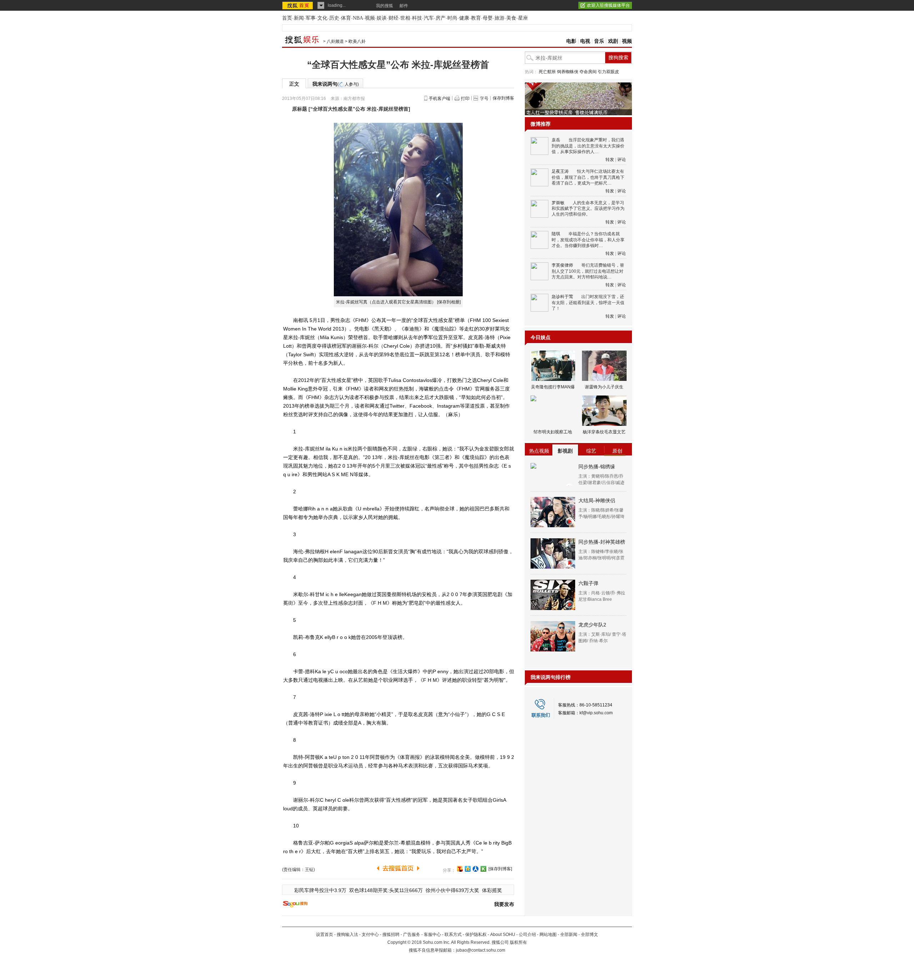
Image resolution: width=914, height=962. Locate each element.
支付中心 (370, 934)
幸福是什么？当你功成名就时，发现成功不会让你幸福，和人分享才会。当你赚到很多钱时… (588, 239)
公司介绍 (527, 934)
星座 (523, 18)
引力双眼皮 (608, 71)
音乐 (599, 41)
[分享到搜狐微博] (460, 869)
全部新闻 (568, 934)
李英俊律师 (562, 265)
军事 (311, 18)
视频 (370, 18)
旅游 (499, 18)
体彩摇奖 (492, 890)
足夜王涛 (560, 171)
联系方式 (453, 934)
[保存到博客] (500, 868)
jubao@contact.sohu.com (480, 950)
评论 (621, 159)
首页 (287, 18)
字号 (484, 98)
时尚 (452, 18)
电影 (571, 41)
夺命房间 (588, 71)
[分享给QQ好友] (468, 869)
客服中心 (432, 934)
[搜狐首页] (298, 5)
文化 (322, 18)
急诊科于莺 (562, 296)
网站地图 (548, 934)
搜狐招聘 (391, 934)
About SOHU (502, 934)
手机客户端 (439, 98)
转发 (610, 159)
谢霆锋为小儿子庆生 (604, 386)
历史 (334, 18)
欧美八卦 (357, 41)
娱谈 (382, 18)
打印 (465, 98)
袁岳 (556, 139)
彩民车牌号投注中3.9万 (320, 890)
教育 (476, 18)
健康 (464, 18)
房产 (441, 18)
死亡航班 (547, 71)
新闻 (299, 18)
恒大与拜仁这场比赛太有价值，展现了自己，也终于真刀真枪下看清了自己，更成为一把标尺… (588, 177)
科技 (417, 18)
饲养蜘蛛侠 (567, 71)
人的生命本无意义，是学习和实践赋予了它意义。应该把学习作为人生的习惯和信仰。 (588, 208)
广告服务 (411, 934)
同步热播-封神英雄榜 (601, 542)
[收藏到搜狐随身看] (483, 869)
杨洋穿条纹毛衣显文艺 (604, 431)
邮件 (404, 5)
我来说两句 (335, 84)
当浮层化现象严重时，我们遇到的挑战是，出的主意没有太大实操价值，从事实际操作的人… (588, 145)
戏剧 (613, 41)
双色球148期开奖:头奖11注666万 (386, 890)
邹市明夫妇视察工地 (552, 431)
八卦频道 (335, 41)
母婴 (488, 18)
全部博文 (589, 934)
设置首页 (324, 934)
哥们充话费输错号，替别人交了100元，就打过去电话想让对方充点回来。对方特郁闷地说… (588, 271)
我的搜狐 (384, 5)
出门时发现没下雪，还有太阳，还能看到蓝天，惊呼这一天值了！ (588, 302)
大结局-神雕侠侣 (596, 500)
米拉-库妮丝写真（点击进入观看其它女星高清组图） (386, 301)
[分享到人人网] (475, 869)
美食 (511, 18)
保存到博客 (503, 98)
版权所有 (518, 942)
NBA (358, 18)
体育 (346, 18)
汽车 (429, 18)
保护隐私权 (476, 934)
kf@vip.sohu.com (596, 712)
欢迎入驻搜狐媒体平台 (608, 5)
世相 (405, 18)
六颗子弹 (588, 583)
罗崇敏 (558, 202)
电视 (585, 41)
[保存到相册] (449, 301)
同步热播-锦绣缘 (596, 466)
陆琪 (556, 233)
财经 (393, 18)
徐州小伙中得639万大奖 (452, 890)
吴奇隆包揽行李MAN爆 (553, 386)
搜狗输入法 (347, 934)
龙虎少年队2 (592, 625)
